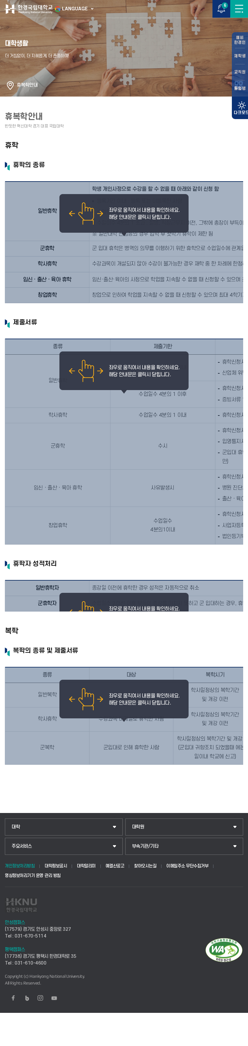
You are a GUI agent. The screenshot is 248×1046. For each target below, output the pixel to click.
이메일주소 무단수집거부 (187, 866)
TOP (237, 1041)
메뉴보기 (239, 9)
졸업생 (240, 88)
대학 (16, 827)
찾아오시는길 (145, 866)
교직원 (240, 72)
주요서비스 (22, 846)
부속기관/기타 (145, 846)
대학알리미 (86, 866)
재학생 (240, 56)
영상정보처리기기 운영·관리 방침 (33, 875)
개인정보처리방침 (20, 866)
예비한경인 (240, 40)
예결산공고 (115, 866)
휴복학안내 (27, 85)
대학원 (138, 827)
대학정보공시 (56, 866)
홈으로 (10, 85)
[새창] (13, 998)
